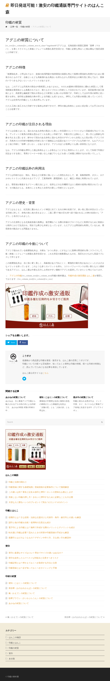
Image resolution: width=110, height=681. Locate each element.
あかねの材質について (16, 397)
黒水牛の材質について (83, 397)
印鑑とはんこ (15, 643)
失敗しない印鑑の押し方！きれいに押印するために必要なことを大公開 (41, 497)
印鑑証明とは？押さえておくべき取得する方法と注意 (33, 563)
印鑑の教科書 (13, 677)
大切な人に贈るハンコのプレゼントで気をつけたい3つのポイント (38, 502)
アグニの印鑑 (16, 276)
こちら (46, 373)
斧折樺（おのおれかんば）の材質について (28, 588)
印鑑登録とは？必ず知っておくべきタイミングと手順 (33, 568)
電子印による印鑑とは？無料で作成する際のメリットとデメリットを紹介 (42, 527)
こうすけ (26, 356)
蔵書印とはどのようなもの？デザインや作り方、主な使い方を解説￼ (40, 538)
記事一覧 (14, 27)
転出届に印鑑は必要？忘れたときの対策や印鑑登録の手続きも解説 (39, 532)
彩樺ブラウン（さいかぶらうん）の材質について (31, 598)
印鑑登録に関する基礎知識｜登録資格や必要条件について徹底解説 (39, 487)
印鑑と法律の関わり (18, 482)
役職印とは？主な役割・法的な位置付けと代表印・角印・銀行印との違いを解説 (45, 517)
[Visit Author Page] (13, 358)
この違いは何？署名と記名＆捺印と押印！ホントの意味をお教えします (41, 492)
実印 (11, 653)
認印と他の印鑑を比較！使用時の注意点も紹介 (30, 522)
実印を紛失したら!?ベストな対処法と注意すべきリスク (33, 558)
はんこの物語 (15, 637)
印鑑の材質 (14, 648)
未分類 (12, 659)
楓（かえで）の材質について (22, 593)
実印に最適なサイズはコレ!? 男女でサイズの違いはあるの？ (36, 553)
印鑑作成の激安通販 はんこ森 (81, 276)
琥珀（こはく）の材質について (53, 397)
